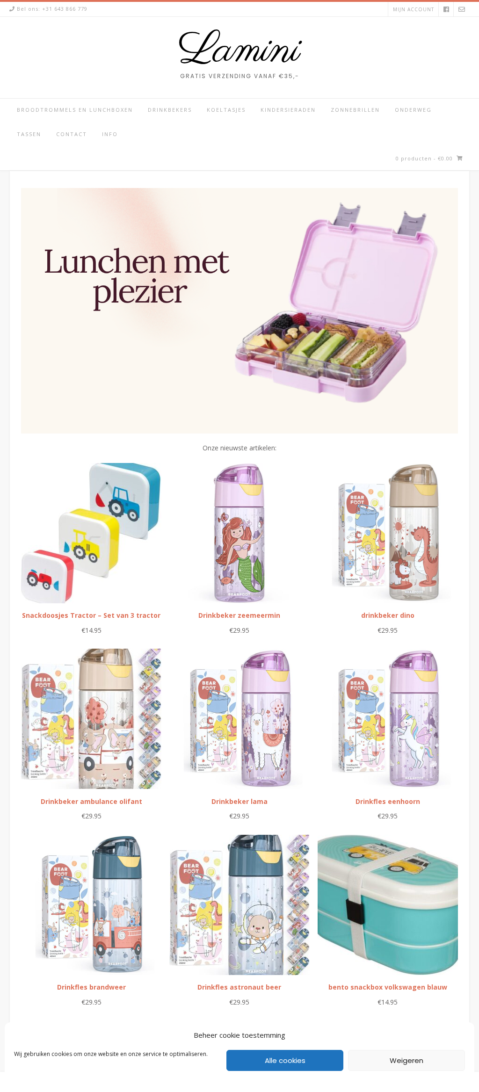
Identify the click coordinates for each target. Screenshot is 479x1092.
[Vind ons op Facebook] (446, 9)
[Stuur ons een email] (462, 9)
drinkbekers (170, 109)
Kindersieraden (288, 109)
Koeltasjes (226, 109)
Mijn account (413, 9)
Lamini (239, 50)
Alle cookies (285, 1060)
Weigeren (406, 1060)
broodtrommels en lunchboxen (75, 109)
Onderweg (413, 109)
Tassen (29, 133)
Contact (71, 133)
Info (110, 133)
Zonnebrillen (355, 109)
